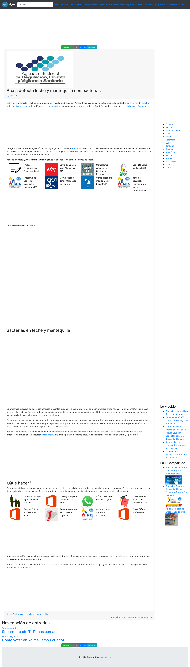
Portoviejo (170, 161)
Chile (167, 133)
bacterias (121, 617)
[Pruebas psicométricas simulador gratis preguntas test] (173, 479)
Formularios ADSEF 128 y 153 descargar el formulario (176, 420)
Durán (168, 167)
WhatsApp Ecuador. (136, 106)
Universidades (90, 4)
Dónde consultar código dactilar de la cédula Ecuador (175, 429)
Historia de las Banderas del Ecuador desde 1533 (176, 454)
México (169, 127)
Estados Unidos (173, 130)
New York (170, 152)
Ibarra (168, 164)
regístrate (28, 106)
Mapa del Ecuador (134, 4)
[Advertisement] (77, 27)
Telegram (92, 47)
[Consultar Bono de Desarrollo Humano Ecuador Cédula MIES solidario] (173, 501)
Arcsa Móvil (47, 434)
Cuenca (169, 149)
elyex (11, 4)
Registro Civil (66, 4)
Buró (56, 4)
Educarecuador (116, 4)
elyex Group (105, 657)
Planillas (148, 4)
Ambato (169, 158)
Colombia (170, 139)
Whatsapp (67, 47)
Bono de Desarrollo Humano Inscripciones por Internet (176, 445)
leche (137, 617)
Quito (168, 143)
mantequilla (42, 614)
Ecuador (78, 4)
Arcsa (75, 148)
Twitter (83, 47)
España (169, 136)
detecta (26, 614)
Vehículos (103, 4)
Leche (33, 614)
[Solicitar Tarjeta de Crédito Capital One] (171, 519)
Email (75, 47)
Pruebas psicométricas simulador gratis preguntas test (176, 470)
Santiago (169, 146)
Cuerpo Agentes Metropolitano (169, 4)
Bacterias (17, 614)
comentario (52, 106)
